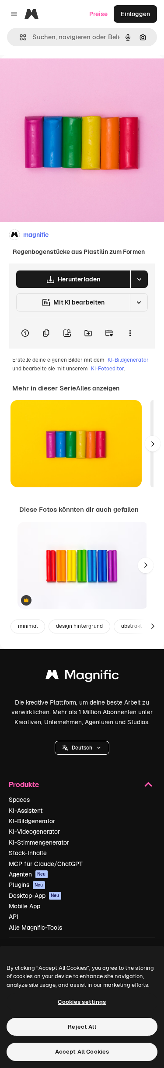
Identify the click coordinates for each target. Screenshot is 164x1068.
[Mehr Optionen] (130, 333)
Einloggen (135, 14)
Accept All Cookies (82, 1051)
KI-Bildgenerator (128, 359)
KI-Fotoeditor (107, 368)
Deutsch (82, 747)
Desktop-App (34, 896)
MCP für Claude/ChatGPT (46, 864)
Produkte (24, 784)
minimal (28, 626)
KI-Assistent (25, 811)
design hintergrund (79, 626)
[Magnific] (82, 677)
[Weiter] (153, 443)
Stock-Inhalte (28, 853)
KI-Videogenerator (34, 831)
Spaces (19, 800)
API (13, 917)
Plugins (26, 885)
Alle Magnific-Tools (35, 927)
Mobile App (24, 906)
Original (56, 75)
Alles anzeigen (97, 388)
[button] (82, 748)
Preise (98, 14)
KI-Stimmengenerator (39, 842)
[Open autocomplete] (19, 37)
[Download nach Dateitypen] (139, 279)
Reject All (82, 1026)
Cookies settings (82, 1002)
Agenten (27, 874)
